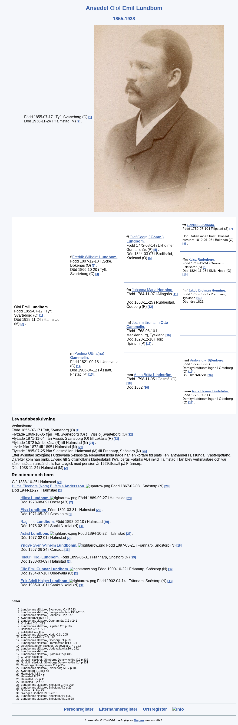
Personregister (78, 709)
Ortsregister (155, 709)
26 (144, 451)
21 (190, 402)
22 (130, 434)
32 (170, 569)
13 (199, 298)
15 (91, 374)
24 (91, 443)
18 (129, 383)
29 (129, 498)
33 (170, 581)
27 (59, 482)
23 (116, 438)
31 (81, 526)
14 (78, 366)
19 (190, 371)
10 (185, 274)
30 (106, 522)
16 (168, 335)
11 (175, 294)
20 (210, 375)
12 (150, 306)
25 (80, 447)
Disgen (139, 720)
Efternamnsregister (118, 709)
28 (167, 486)
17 (148, 343)
